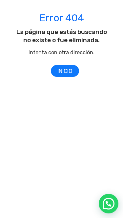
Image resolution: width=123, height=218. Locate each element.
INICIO (64, 71)
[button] (108, 203)
